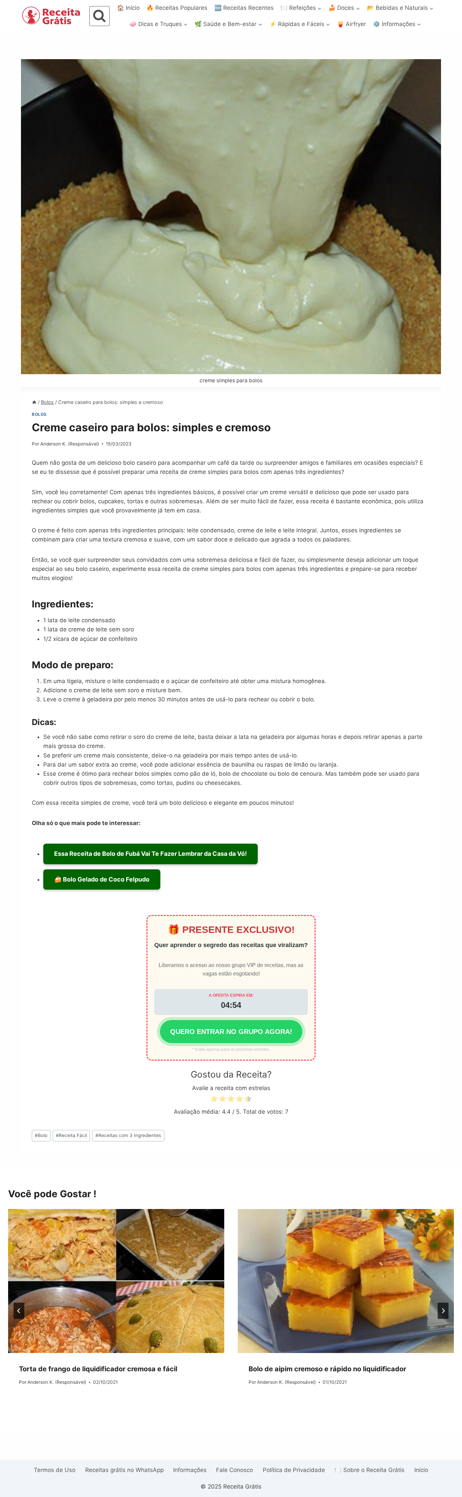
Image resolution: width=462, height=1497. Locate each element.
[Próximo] (443, 1311)
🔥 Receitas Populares (176, 7)
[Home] (34, 402)
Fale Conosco (234, 1470)
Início (421, 1470)
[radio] (214, 1100)
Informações (190, 1470)
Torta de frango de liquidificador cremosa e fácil (98, 1369)
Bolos (39, 414)
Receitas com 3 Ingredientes (128, 1135)
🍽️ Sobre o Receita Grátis (369, 1470)
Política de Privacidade (294, 1470)
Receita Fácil (71, 1135)
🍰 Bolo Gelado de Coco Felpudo (101, 879)
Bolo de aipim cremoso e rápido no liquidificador (327, 1369)
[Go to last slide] (19, 1311)
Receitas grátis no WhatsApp (124, 1470)
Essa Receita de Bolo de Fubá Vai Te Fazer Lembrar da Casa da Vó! (150, 853)
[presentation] (116, 1281)
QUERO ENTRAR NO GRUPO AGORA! (231, 1031)
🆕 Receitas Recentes (244, 7)
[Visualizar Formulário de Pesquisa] (99, 16)
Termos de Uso (54, 1470)
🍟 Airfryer (351, 24)
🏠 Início (128, 7)
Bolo (41, 1135)
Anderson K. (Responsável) (69, 443)
